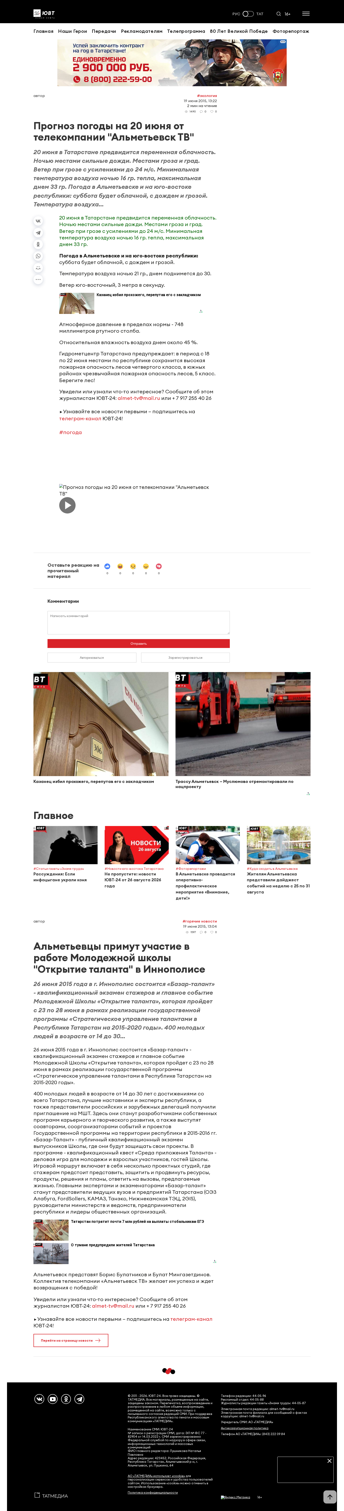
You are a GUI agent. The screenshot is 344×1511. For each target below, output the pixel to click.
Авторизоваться (92, 657)
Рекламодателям (141, 31)
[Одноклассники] (38, 244)
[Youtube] (53, 1399)
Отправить (139, 643)
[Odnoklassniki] (66, 1399)
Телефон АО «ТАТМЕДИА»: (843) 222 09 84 (253, 1434)
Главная (43, 31)
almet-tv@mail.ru (139, 398)
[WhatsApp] (38, 256)
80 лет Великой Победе (239, 31)
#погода (70, 432)
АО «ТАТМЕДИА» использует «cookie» (156, 1476)
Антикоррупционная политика (244, 1428)
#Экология (207, 95)
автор (39, 95)
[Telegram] (38, 232)
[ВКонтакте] (38, 221)
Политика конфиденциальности (153, 1492)
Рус (236, 14)
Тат (259, 14)
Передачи (104, 31)
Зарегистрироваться (185, 657)
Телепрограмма (186, 31)
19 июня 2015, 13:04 (200, 926)
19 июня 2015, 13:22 (200, 100)
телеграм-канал (80, 418)
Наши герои (72, 31)
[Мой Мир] (38, 267)
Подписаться (305, 1475)
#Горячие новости (200, 921)
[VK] (39, 1399)
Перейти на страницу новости (67, 1340)
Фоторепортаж (291, 31)
